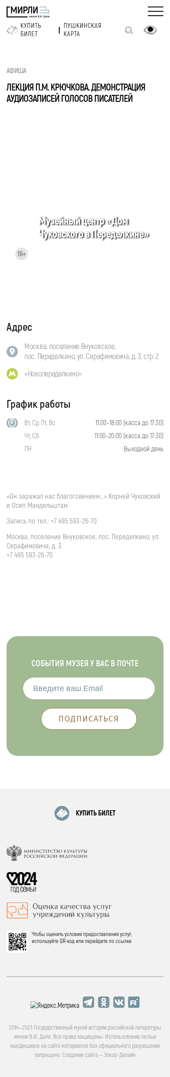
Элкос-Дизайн (120, 1055)
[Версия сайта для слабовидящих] (150, 30)
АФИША (17, 71)
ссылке (124, 941)
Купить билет (30, 30)
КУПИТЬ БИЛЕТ (96, 813)
